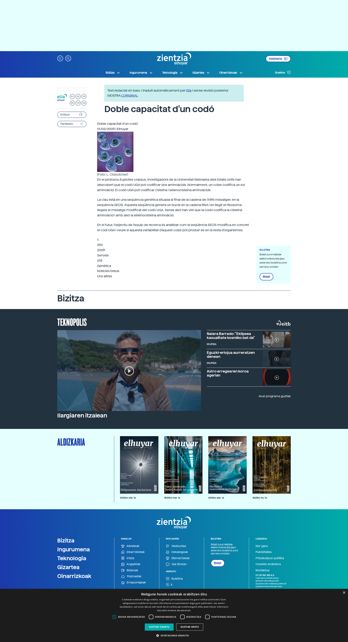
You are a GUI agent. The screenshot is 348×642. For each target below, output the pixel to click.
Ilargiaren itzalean (82, 415)
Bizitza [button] (110, 72)
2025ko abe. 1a (216, 497)
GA (84, 103)
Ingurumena (73, 549)
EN (72, 103)
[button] (60, 58)
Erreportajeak (136, 582)
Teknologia (71, 558)
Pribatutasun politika (270, 558)
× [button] (344, 592)
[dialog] (174, 615)
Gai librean (179, 564)
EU (72, 96)
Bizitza (65, 540)
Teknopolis (72, 321)
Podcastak (133, 576)
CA (78, 103)
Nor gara (262, 546)
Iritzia (130, 558)
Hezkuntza (178, 546)
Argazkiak (133, 564)
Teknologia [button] (169, 72)
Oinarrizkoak (74, 576)
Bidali (266, 276)
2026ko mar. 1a (172, 497)
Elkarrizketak (135, 552)
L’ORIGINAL (129, 95)
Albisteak (132, 546)
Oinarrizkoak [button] (228, 72)
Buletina (280, 72)
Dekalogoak (179, 552)
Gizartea (68, 567)
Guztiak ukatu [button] (190, 626)
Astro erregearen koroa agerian (228, 373)
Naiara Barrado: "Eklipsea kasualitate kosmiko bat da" (231, 336)
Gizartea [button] (198, 72)
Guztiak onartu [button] (159, 626)
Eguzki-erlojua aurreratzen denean (231, 354)
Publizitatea (264, 552)
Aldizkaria (276, 58)
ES (78, 96)
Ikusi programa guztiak (275, 396)
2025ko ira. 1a (259, 497)
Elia (188, 90)
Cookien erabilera (268, 564)
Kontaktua (262, 570)
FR (84, 96)
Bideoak (132, 570)
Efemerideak (180, 558)
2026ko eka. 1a (128, 497)
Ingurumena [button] (138, 72)
